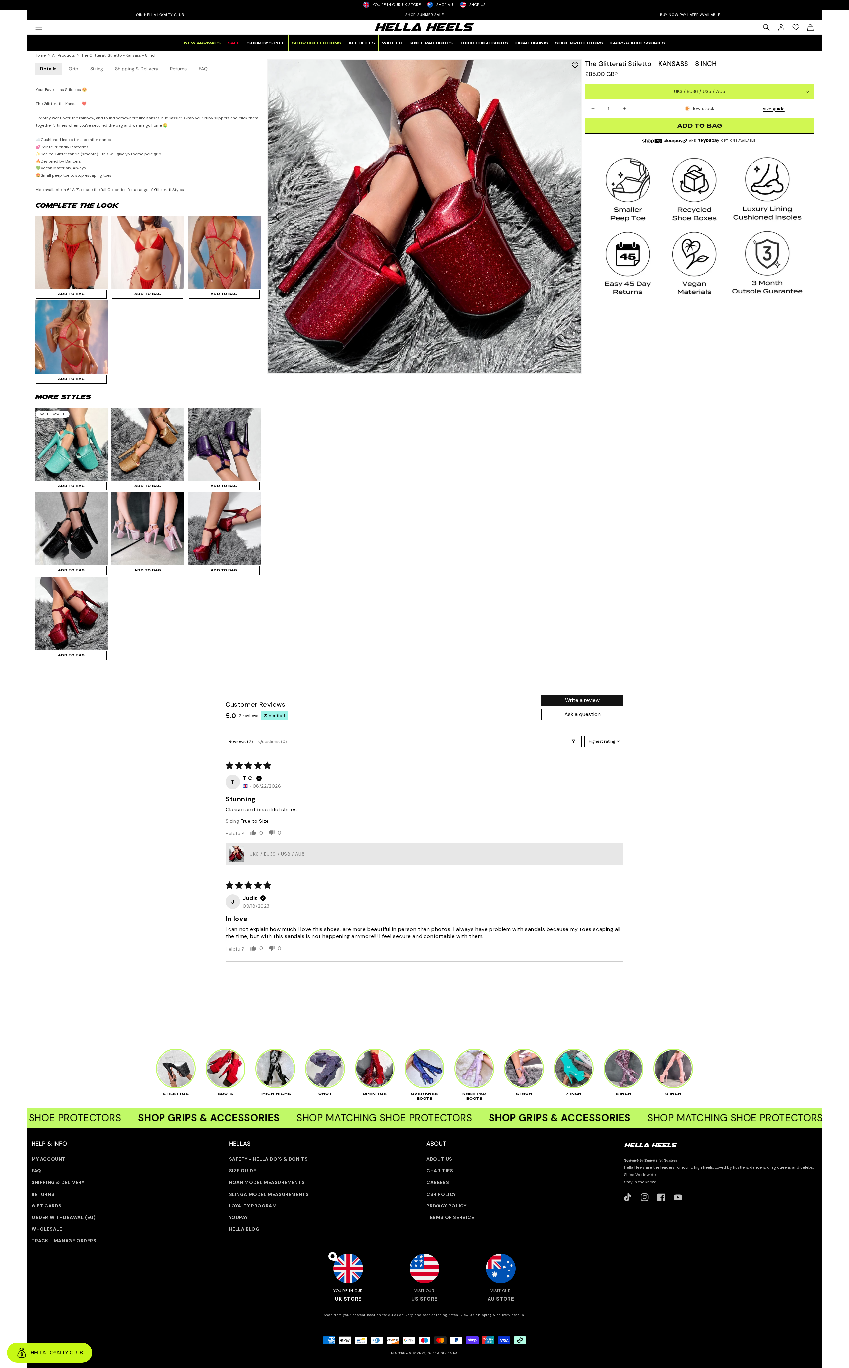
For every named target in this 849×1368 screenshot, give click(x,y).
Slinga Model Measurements (269, 1194)
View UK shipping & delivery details (492, 1315)
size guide (774, 109)
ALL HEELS (361, 43)
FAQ (203, 69)
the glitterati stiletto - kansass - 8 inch (119, 55)
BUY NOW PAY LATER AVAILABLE (690, 14)
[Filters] (573, 741)
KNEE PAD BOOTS (431, 43)
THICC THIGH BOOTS (484, 43)
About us (439, 1159)
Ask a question (582, 714)
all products (63, 55)
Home (40, 55)
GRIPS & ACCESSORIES (637, 43)
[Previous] (278, 216)
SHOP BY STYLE (266, 43)
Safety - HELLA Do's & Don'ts (268, 1159)
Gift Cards (47, 1206)
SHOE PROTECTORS (579, 43)
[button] (39, 27)
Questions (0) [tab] (272, 741)
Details (48, 69)
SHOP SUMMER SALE (424, 14)
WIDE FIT (392, 43)
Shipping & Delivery (136, 69)
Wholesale (47, 1229)
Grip (73, 69)
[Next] (571, 216)
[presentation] (424, 216)
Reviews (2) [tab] (240, 741)
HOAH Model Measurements (267, 1182)
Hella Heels (634, 1167)
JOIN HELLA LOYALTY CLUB (159, 14)
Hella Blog (244, 1229)
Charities (439, 1171)
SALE (234, 43)
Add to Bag (71, 294)
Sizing (96, 69)
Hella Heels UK (443, 1353)
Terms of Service (450, 1217)
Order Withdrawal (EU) (64, 1217)
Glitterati (162, 189)
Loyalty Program (253, 1206)
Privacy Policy (446, 1206)
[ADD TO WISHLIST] (575, 65)
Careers (437, 1182)
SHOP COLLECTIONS (316, 43)
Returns (178, 69)
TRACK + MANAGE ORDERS (64, 1241)
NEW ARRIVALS (202, 43)
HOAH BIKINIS (531, 43)
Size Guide (242, 1171)
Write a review (582, 700)
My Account (49, 1159)
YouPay (238, 1217)
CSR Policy (441, 1194)
